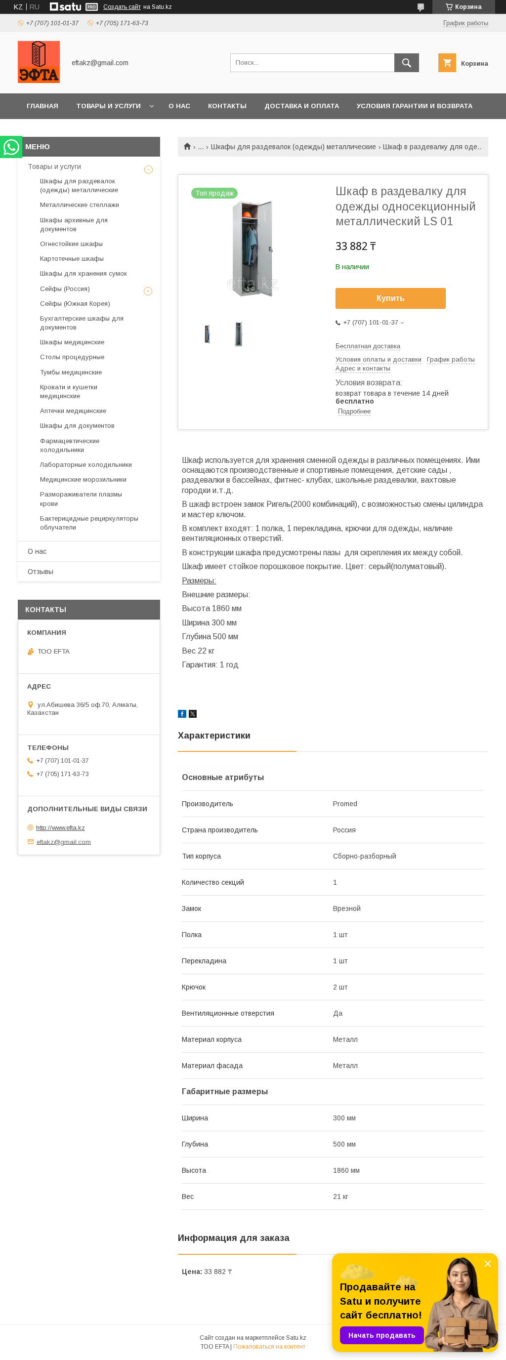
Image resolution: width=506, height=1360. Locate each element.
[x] (193, 715)
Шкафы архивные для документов (74, 224)
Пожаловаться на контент (269, 1346)
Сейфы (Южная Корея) (75, 303)
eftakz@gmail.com (64, 841)
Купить (391, 298)
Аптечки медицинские (73, 410)
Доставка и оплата (301, 106)
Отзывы (40, 572)
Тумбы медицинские (71, 372)
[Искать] (406, 62)
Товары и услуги (108, 106)
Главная (42, 106)
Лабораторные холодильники (86, 464)
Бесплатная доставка (368, 346)
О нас (179, 106)
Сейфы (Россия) (65, 288)
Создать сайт (122, 6)
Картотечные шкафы (72, 258)
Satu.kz (296, 1337)
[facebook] (182, 715)
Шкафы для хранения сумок (83, 273)
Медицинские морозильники (83, 479)
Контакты (227, 106)
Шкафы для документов (77, 425)
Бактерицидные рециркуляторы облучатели (89, 523)
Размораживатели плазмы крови (81, 499)
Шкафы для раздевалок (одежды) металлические (293, 147)
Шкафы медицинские (72, 342)
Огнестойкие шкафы (71, 243)
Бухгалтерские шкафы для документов (82, 323)
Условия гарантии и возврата (414, 106)
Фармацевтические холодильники (69, 445)
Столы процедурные (72, 357)
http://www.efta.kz (60, 827)
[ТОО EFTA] (39, 80)
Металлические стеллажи (79, 204)
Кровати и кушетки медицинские (68, 391)
